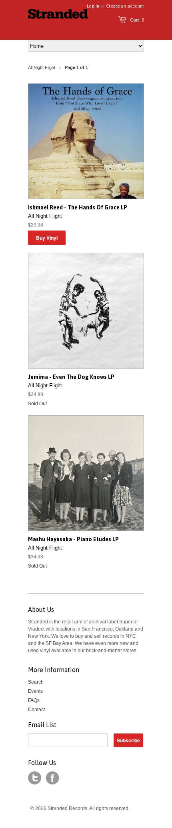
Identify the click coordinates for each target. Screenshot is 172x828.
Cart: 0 (137, 20)
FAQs (34, 700)
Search (36, 682)
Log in (93, 6)
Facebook (52, 778)
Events (35, 691)
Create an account (125, 6)
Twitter (35, 778)
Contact (36, 709)
